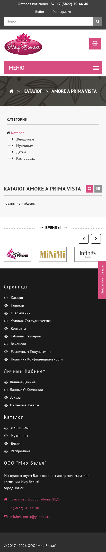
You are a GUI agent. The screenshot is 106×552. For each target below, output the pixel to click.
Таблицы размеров (25, 336)
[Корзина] (92, 44)
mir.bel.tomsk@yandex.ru (30, 516)
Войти (39, 11)
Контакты (18, 328)
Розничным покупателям (30, 351)
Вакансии (18, 344)
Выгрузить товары (102, 279)
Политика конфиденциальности (36, 359)
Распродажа (25, 158)
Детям (20, 152)
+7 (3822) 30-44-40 (23, 508)
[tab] (89, 189)
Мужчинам (24, 145)
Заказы (15, 397)
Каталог (32, 91)
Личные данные (23, 382)
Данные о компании (26, 389)
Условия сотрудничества (30, 320)
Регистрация (62, 11)
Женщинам (24, 139)
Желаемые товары (24, 405)
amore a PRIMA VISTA (73, 91)
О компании (20, 313)
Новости (17, 305)
